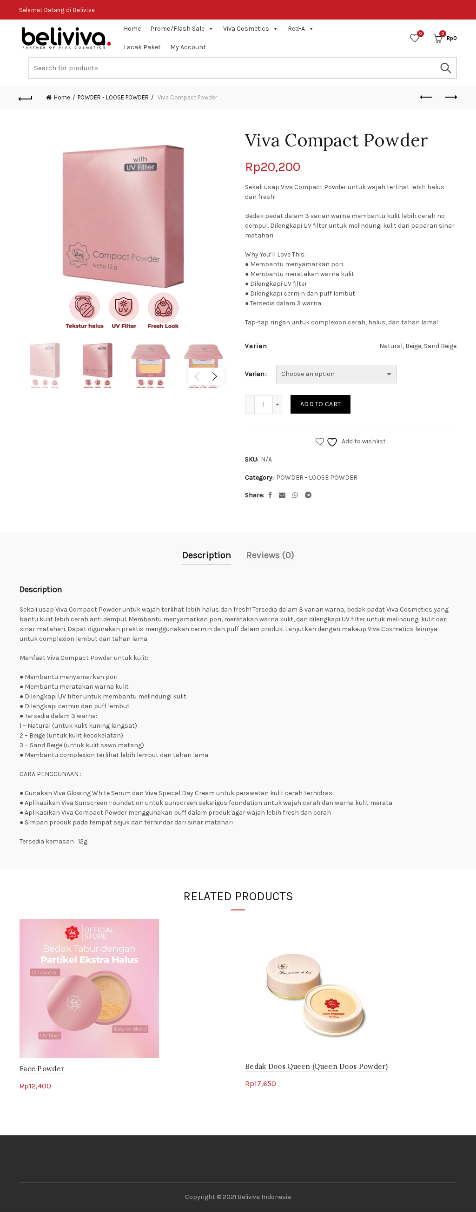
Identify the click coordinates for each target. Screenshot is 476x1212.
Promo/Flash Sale (177, 29)
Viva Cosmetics (246, 29)
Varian (254, 374)
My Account (188, 47)
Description (206, 555)
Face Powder (42, 1068)
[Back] (26, 97)
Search (445, 68)
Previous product (426, 97)
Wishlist (420, 33)
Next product (450, 97)
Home (132, 29)
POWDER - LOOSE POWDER (113, 97)
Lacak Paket (142, 47)
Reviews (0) (270, 555)
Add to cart (320, 404)
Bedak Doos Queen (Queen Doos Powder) (316, 1066)
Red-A (296, 29)
